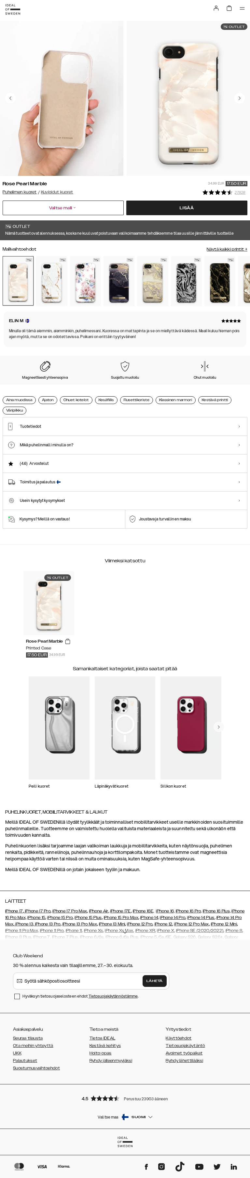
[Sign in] (216, 8)
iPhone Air (98, 911)
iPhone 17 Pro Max (69, 911)
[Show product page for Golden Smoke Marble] (219, 281)
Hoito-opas (101, 1053)
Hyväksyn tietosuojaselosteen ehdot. (80, 996)
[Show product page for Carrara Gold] (51, 281)
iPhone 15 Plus (88, 917)
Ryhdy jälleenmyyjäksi (111, 1060)
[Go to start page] (12, 9)
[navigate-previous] (219, 727)
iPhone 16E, (143, 911)
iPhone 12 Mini (224, 924)
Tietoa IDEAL (103, 1038)
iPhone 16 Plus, (217, 911)
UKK (17, 1053)
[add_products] (68, 642)
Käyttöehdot (178, 1038)
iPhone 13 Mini (112, 924)
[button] (125, 1098)
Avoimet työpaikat (184, 1053)
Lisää (187, 208)
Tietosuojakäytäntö (185, 1045)
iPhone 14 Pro (172, 917)
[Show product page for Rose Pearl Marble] (18, 281)
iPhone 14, (149, 917)
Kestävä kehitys (105, 1045)
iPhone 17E (120, 911)
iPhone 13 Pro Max (79, 924)
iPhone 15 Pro (60, 917)
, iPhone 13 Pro (47, 924)
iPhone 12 (164, 924)
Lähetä (154, 981)
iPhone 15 (36, 917)
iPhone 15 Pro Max (121, 917)
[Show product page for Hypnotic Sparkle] (186, 281)
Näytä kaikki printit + (227, 249)
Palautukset (25, 1060)
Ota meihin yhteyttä (33, 1045)
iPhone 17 (14, 911)
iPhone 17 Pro (37, 911)
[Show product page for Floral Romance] (85, 281)
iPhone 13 (24, 924)
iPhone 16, (165, 911)
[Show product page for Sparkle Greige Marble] (152, 281)
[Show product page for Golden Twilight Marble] (119, 281)
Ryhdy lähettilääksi (184, 1060)
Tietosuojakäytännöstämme (113, 996)
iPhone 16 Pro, (189, 911)
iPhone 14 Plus (200, 917)
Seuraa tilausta (28, 1038)
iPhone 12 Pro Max (191, 924)
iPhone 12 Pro (139, 924)
